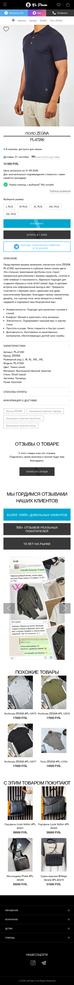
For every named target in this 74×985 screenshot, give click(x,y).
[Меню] (4, 4)
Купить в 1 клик (37, 234)
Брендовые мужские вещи (21, 425)
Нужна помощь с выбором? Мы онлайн (31, 184)
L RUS (9, 206)
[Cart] (67, 4)
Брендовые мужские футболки (23, 418)
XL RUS (38, 206)
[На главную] (37, 4)
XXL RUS (54, 206)
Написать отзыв (37, 471)
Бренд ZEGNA (14, 411)
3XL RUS (11, 214)
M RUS (23, 206)
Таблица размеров (60, 191)
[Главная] (13, 20)
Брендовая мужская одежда (45, 411)
